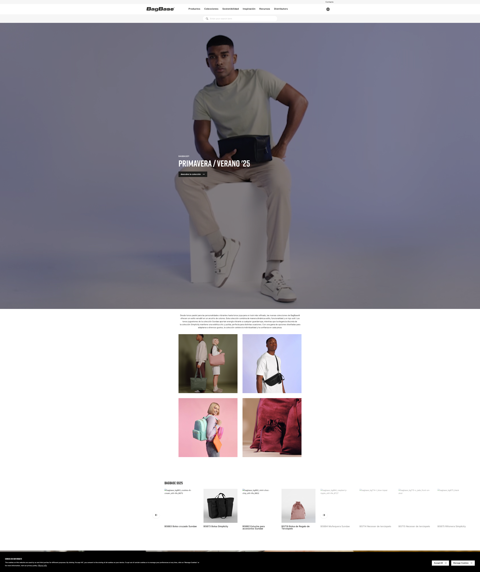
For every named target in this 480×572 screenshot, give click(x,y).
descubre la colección (191, 174)
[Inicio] (160, 9)
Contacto (330, 2)
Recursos (264, 8)
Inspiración (249, 8)
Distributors (281, 8)
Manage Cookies (460, 563)
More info (42, 565)
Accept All (438, 563)
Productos (194, 8)
